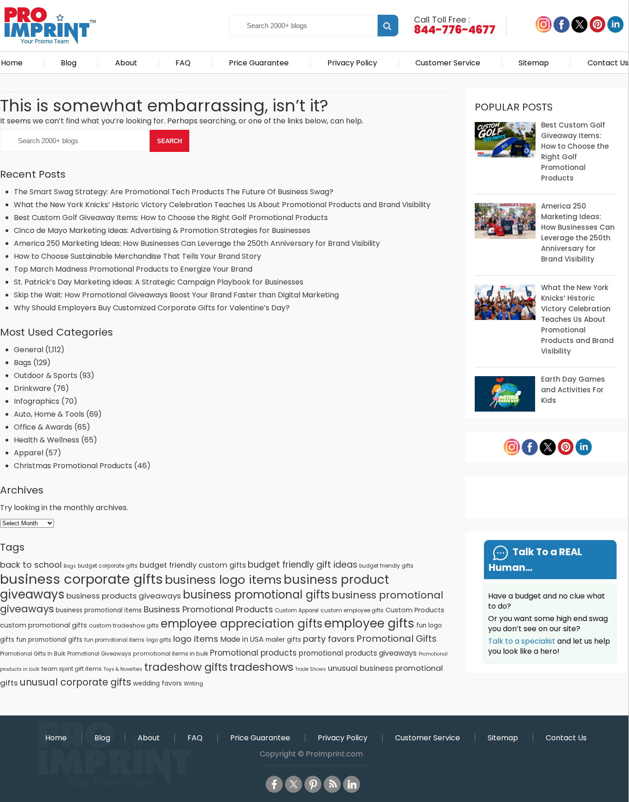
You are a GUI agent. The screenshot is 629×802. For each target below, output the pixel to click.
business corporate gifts (81, 579)
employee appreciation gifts (241, 624)
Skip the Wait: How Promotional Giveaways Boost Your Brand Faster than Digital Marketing (176, 295)
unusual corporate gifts (75, 682)
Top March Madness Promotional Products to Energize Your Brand (133, 269)
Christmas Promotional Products (73, 465)
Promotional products (253, 652)
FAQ (183, 63)
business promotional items (99, 610)
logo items (195, 639)
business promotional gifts (256, 595)
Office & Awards (43, 427)
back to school (31, 564)
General (28, 349)
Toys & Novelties (123, 669)
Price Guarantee (259, 63)
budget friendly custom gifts (193, 565)
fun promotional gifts (49, 639)
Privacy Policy (352, 63)
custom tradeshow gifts (124, 625)
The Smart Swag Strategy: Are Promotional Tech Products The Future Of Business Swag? (173, 191)
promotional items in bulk (170, 653)
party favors (329, 639)
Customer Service (447, 63)
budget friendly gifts (386, 566)
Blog (68, 63)
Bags (22, 362)
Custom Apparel (297, 610)
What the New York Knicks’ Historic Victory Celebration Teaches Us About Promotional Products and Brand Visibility (222, 204)
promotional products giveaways (357, 653)
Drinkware (32, 388)
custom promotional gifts (43, 625)
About (126, 63)
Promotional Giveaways (99, 653)
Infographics (36, 401)
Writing (193, 683)
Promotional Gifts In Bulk (32, 653)
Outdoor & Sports (45, 375)
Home (12, 63)
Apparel (28, 452)
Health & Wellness (46, 440)
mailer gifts (283, 639)
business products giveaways (123, 595)
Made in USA (242, 639)
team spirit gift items (71, 669)
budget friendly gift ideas (302, 564)
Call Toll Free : (454, 24)
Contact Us (608, 63)
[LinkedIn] (351, 784)
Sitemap (533, 63)
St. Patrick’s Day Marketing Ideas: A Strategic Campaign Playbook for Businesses (158, 282)
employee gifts (369, 623)
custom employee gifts (352, 610)
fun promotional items (114, 640)
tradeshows (261, 666)
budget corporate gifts (108, 566)
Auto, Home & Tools (49, 414)
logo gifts (158, 640)
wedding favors (157, 683)
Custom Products (414, 610)
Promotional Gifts (396, 638)
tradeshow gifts (185, 667)
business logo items (223, 579)
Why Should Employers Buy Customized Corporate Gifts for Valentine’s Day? (152, 307)
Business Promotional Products (208, 609)
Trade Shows (310, 669)
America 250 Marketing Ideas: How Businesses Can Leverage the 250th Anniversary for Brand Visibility (197, 243)
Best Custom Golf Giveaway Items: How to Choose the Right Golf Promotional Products (171, 217)
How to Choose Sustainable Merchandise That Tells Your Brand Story (137, 256)
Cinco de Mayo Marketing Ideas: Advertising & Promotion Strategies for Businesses (163, 230)
